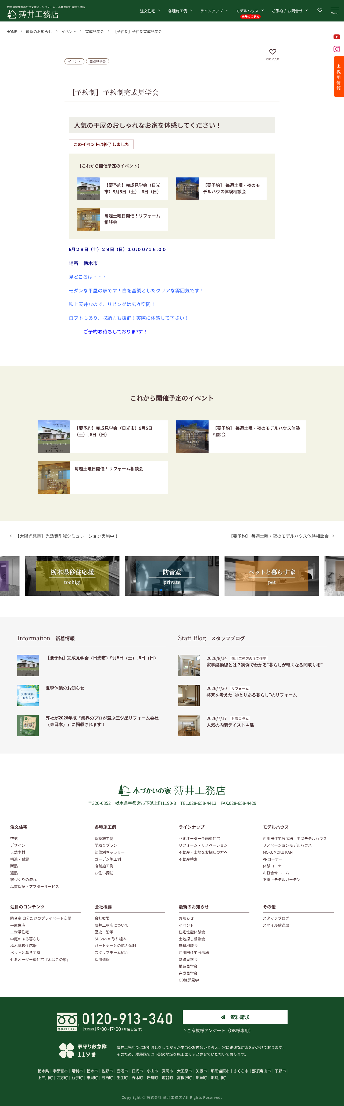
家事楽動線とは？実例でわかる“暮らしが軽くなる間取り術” (265, 665)
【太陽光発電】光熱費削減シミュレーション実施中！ (67, 536)
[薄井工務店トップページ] (52, 14)
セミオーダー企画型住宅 (199, 838)
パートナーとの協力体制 (115, 945)
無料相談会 (188, 945)
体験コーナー (274, 865)
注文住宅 (147, 10)
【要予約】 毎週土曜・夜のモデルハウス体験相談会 (231, 188)
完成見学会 (94, 31)
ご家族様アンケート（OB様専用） (220, 1030)
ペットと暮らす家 (25, 952)
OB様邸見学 (189, 980)
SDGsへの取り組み (111, 938)
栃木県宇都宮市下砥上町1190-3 (145, 803)
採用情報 (102, 959)
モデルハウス (247, 10)
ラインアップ (211, 10)
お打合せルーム (276, 872)
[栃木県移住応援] (72, 559)
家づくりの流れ (23, 879)
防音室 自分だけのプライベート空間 (40, 918)
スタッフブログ (211, 638)
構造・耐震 (19, 859)
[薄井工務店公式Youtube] (336, 37)
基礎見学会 (188, 959)
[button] (161, 590)
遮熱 (14, 872)
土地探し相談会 (192, 938)
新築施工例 (104, 838)
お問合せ (287, 10)
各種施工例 (177, 10)
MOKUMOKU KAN (278, 852)
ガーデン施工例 (108, 859)
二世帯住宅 (19, 931)
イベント (68, 31)
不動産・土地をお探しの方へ (203, 852)
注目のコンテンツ (27, 906)
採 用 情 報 (338, 80)
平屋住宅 (17, 925)
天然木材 (17, 852)
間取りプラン (106, 845)
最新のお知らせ (39, 31)
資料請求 (240, 1017)
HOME (11, 31)
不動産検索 (188, 859)
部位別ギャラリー (110, 852)
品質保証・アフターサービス (34, 886)
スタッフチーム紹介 (111, 952)
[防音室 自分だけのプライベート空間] (172, 559)
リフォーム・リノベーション (203, 845)
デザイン (17, 845)
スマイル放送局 (276, 925)
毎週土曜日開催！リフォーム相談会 (108, 468)
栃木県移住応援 (23, 945)
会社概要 (103, 906)
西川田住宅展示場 (194, 952)
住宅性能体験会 (192, 931)
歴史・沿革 (104, 931)
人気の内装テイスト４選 (230, 725)
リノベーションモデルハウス (287, 845)
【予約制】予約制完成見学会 (137, 31)
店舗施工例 (104, 865)
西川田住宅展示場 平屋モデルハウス (295, 838)
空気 (14, 838)
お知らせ (186, 918)
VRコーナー (272, 859)
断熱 (14, 865)
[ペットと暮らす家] (272, 559)
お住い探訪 (104, 872)
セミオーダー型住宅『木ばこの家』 (40, 959)
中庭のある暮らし (25, 938)
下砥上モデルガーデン (281, 879)
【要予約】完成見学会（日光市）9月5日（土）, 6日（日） (132, 188)
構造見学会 (188, 966)
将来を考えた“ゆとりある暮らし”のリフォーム (252, 695)
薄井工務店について (111, 925)
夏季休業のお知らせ (65, 688)
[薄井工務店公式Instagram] (336, 49)
